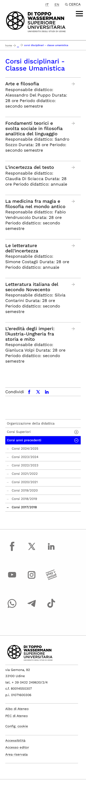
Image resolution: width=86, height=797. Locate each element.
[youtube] (12, 579)
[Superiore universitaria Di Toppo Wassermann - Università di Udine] (36, 21)
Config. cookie (16, 726)
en (56, 4)
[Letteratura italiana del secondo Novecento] (73, 284)
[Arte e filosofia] (73, 84)
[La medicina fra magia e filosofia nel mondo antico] (73, 201)
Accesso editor (17, 747)
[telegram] (32, 607)
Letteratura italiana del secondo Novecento (31, 287)
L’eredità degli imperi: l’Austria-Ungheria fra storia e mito (29, 334)
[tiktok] (51, 607)
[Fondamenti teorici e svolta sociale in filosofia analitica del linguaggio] (73, 123)
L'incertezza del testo (29, 167)
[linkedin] (51, 550)
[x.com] (32, 550)
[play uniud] (51, 579)
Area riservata (16, 754)
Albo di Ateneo (17, 709)
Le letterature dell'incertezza (21, 248)
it (47, 4)
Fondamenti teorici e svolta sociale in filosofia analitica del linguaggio (34, 128)
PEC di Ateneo (16, 716)
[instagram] (32, 579)
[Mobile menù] (79, 13)
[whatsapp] (12, 607)
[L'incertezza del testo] (73, 167)
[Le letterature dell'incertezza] (73, 245)
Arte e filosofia (22, 83)
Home (8, 45)
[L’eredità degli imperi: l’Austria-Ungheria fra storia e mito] (73, 328)
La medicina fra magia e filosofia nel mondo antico (35, 204)
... (18, 46)
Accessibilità (15, 741)
